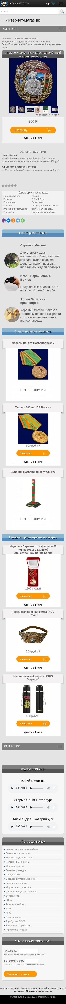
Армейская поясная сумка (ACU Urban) (33, 613)
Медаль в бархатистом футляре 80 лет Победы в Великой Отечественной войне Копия (33, 549)
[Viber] (4, 220)
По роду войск (33, 841)
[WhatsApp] (23, 220)
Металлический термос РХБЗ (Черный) (33, 678)
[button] (62, 11)
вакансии (19, 991)
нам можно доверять (34, 988)
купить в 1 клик (33, 137)
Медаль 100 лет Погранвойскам (33, 343)
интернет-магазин (10, 988)
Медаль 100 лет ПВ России (33, 407)
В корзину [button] (20, 130)
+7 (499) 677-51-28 (19, 3)
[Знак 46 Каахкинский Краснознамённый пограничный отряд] (33, 82)
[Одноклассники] (13, 220)
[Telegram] (18, 220)
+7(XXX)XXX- (14, 961)
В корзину (26, 453)
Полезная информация (39, 991)
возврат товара (56, 988)
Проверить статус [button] (18, 974)
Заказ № (11, 951)
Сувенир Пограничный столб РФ (33, 472)
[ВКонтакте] (8, 220)
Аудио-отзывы (33, 769)
